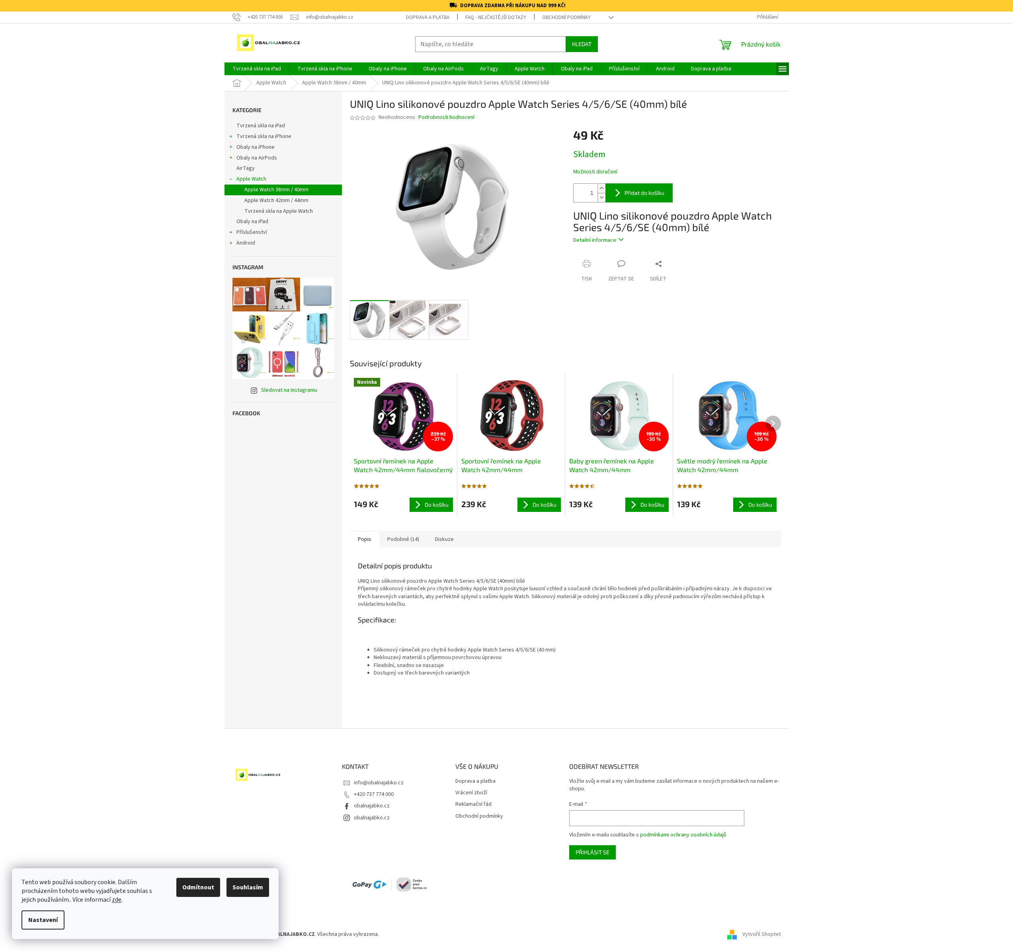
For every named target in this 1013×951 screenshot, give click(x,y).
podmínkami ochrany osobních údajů (683, 835)
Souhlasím (247, 887)
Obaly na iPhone (255, 147)
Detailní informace (594, 240)
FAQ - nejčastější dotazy (495, 17)
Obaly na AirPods (256, 158)
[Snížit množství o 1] (601, 197)
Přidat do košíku (644, 192)
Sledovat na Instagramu (289, 390)
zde (116, 899)
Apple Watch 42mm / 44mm (276, 200)
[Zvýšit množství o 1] (601, 188)
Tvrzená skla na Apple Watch (278, 211)
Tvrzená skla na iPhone (263, 136)
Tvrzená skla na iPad (260, 126)
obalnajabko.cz (372, 806)
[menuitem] (256, 68)
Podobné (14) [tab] (403, 539)
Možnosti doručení (595, 172)
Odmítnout (198, 887)
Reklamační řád (473, 804)
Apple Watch (251, 179)
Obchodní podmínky (566, 17)
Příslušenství (251, 232)
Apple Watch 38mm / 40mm (276, 190)
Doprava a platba (427, 17)
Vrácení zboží (471, 793)
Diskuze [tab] (444, 539)
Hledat (581, 44)
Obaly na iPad (252, 222)
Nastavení (43, 920)
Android (245, 243)
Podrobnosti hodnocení (446, 117)
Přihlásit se (592, 852)
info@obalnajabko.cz (379, 783)
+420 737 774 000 (374, 794)
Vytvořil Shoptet (761, 934)
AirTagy (245, 168)
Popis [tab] (364, 539)
